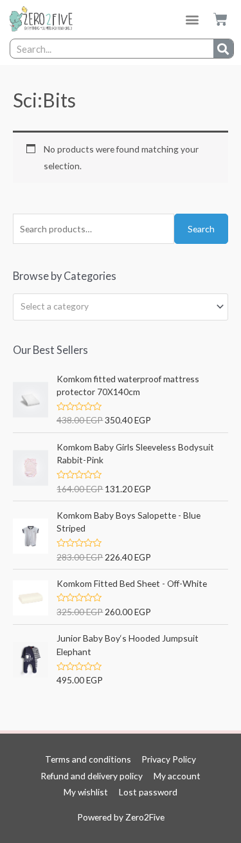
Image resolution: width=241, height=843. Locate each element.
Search (201, 228)
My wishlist (86, 791)
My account (177, 775)
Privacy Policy (168, 759)
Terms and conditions (88, 759)
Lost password (148, 791)
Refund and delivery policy (91, 775)
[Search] (223, 48)
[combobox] (120, 306)
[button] (192, 19)
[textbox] (115, 306)
